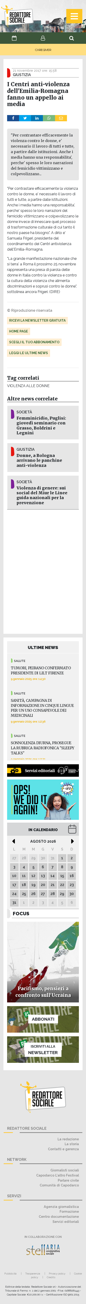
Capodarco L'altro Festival (57, 1175)
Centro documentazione (59, 1216)
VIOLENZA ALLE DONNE (28, 386)
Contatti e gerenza (63, 1149)
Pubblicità (10, 1273)
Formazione (69, 1211)
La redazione (68, 1139)
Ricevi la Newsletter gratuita (37, 320)
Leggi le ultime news (28, 353)
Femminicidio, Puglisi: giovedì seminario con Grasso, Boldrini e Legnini (41, 425)
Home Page (18, 331)
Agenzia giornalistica (61, 1207)
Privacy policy (57, 1273)
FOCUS (21, 913)
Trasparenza (32, 1273)
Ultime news (43, 647)
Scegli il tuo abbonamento (34, 342)
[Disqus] (43, 570)
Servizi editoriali (66, 1222)
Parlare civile (68, 1180)
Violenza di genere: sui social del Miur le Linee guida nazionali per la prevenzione (42, 495)
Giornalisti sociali (64, 1170)
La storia (72, 1144)
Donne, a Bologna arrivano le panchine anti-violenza (39, 460)
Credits (51, 1277)
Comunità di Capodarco (59, 1185)
